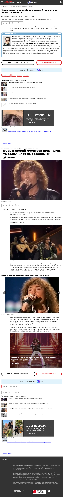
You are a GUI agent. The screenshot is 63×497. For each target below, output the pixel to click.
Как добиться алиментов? (15, 93)
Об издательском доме (19, 459)
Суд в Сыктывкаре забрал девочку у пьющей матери (22, 87)
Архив (9, 19)
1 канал (9, 201)
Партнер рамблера (27, 490)
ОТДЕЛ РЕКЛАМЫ (17, 461)
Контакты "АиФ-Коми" (52, 459)
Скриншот (15, 260)
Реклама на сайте (31, 459)
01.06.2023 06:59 (5, 6)
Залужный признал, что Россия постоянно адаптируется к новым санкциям (28, 403)
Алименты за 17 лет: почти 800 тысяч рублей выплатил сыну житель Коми (27, 98)
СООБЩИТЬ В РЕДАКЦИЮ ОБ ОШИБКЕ (49, 461)
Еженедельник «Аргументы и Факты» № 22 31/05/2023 (38, 19)
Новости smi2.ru (6, 143)
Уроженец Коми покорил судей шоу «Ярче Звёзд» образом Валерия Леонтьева (33, 359)
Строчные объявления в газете (30, 461)
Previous (5, 292)
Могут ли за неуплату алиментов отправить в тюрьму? (23, 103)
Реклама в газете (41, 459)
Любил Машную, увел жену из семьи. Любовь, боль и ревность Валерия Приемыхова (30, 408)
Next (58, 292)
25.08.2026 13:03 (5, 148)
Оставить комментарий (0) (49, 62)
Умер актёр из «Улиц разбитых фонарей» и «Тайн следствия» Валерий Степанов (29, 414)
